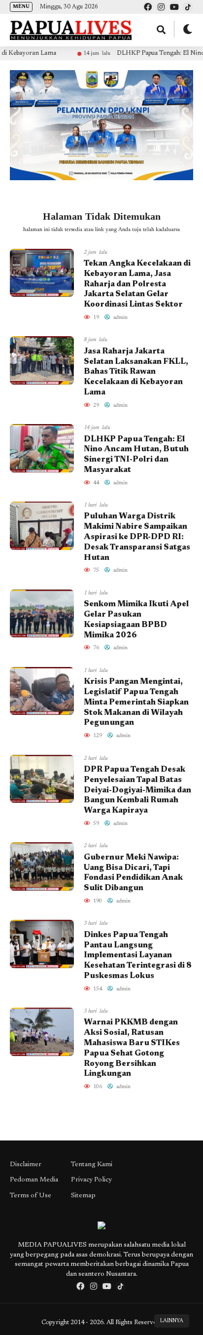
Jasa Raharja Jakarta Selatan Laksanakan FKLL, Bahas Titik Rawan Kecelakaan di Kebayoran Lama (136, 372)
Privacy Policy (91, 1180)
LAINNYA (171, 1321)
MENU (21, 6)
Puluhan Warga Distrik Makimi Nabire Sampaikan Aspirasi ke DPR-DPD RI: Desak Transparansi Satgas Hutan (137, 536)
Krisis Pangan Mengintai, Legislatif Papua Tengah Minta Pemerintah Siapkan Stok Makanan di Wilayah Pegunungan (136, 702)
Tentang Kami (91, 1164)
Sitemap (83, 1195)
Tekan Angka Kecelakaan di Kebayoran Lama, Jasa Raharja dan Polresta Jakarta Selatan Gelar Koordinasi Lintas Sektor (137, 284)
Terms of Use (30, 1195)
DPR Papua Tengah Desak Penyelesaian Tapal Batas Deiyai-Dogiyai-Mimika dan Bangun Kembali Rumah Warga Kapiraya (137, 790)
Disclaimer (25, 1164)
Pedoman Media (34, 1180)
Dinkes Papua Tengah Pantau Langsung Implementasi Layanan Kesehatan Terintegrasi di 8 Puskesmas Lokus (138, 955)
